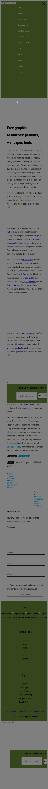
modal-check (6, 722)
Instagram (26, 89)
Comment (11, 527)
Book (19, 48)
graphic (29, 462)
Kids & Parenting (23, 31)
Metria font (21, 274)
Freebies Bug (27, 259)
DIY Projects (22, 19)
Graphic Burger (26, 333)
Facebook (26, 78)
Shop (25, 651)
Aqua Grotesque (29, 281)
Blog (19, 8)
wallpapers (11, 466)
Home (25, 640)
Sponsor (20, 72)
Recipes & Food (23, 37)
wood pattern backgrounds (18, 348)
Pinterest (26, 95)
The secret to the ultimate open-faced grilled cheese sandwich (38, 499)
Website (10, 574)
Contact (20, 66)
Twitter (26, 84)
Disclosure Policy (14, 447)
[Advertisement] (24, 112)
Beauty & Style (25, 702)
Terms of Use (10, 711)
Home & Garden (23, 25)
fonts (17, 462)
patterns (37, 462)
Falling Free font (13, 285)
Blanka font (27, 278)
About (20, 60)
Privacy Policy (23, 711)
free (23, 462)
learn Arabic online (27, 404)
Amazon (20, 54)
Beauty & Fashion (23, 43)
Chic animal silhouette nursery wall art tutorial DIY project (11, 481)
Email (10, 563)
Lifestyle (20, 13)
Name (10, 552)
